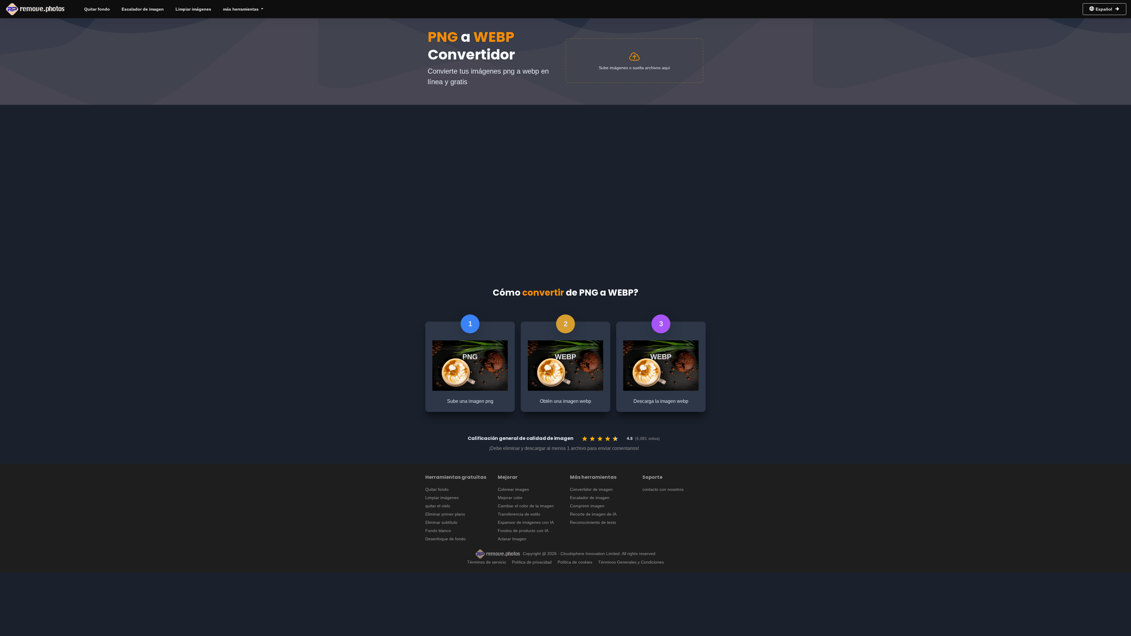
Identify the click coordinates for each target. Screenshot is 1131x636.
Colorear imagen (513, 489)
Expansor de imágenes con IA (526, 522)
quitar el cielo (437, 506)
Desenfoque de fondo (445, 538)
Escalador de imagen (143, 9)
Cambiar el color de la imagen (526, 506)
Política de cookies (575, 562)
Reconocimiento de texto (593, 522)
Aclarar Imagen (512, 538)
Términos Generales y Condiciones (631, 562)
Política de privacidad (532, 562)
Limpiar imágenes (193, 9)
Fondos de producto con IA (523, 530)
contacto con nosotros (663, 489)
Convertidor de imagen (591, 489)
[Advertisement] (565, 149)
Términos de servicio (486, 562)
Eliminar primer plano (445, 514)
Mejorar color (510, 497)
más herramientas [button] (241, 9)
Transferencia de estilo (519, 514)
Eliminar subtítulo (441, 522)
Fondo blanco (438, 530)
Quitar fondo (97, 9)
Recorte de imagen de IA (593, 514)
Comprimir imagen (587, 506)
